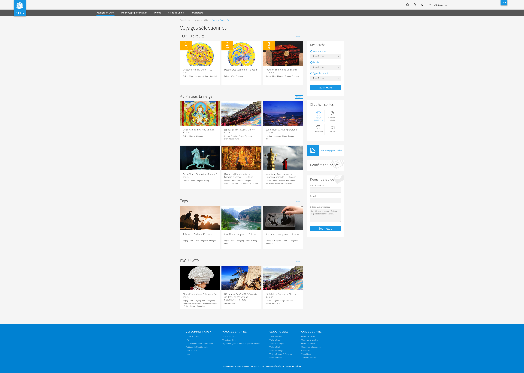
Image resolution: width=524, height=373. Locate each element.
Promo (157, 12)
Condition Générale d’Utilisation (199, 343)
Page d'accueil (185, 20)
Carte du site (191, 350)
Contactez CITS (192, 336)
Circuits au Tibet (229, 340)
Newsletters (196, 12)
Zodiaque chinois (308, 358)
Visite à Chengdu (276, 350)
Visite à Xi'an (274, 340)
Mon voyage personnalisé (134, 12)
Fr (503, 3)
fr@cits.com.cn (440, 5)
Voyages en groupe (332, 118)
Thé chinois (306, 354)
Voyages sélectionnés (318, 118)
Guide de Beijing (308, 336)
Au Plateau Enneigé (196, 96)
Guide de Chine (176, 12)
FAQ (187, 340)
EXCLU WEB (189, 260)
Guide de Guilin (308, 343)
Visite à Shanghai (276, 343)
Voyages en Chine (105, 12)
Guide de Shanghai (309, 340)
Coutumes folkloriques (311, 347)
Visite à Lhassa (275, 358)
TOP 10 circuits (192, 36)
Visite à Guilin (275, 347)
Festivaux (305, 350)
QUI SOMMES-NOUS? (198, 331)
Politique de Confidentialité (197, 347)
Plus (298, 37)
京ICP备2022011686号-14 (291, 366)
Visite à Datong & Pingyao (280, 354)
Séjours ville (318, 131)
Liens (188, 354)
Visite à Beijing (275, 336)
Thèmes (332, 131)
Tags (184, 200)
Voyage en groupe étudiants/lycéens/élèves (241, 343)
